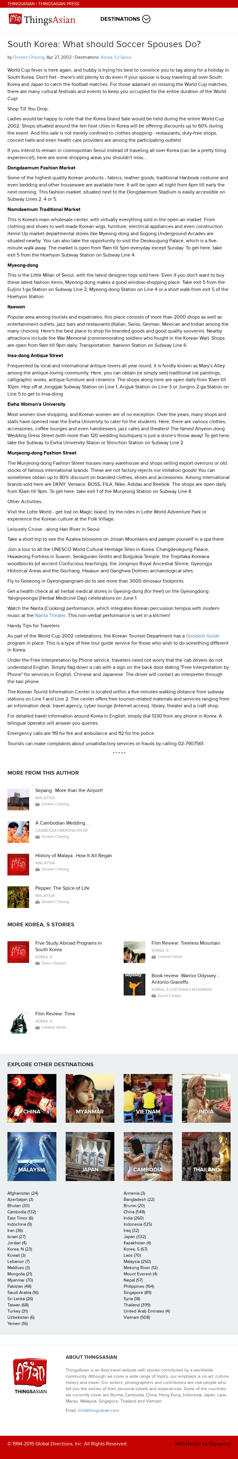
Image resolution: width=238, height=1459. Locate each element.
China (31, 1111)
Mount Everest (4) (140, 1274)
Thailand (206, 1169)
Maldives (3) (18, 1267)
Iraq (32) (131, 1230)
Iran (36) (15, 1230)
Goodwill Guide (202, 636)
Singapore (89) (137, 1292)
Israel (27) (16, 1236)
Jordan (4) (16, 1243)
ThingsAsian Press (58, 4)
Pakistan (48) (19, 1286)
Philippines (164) (139, 1286)
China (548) (134, 1212)
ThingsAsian (21, 4)
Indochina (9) (19, 1224)
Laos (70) (132, 1255)
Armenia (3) (134, 1193)
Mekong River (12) (140, 1267)
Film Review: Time (55, 1014)
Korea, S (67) (135, 1249)
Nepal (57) (133, 1280)
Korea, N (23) (19, 1249)
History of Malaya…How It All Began (73, 856)
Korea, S (109, 57)
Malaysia (45, 797)
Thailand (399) (137, 1305)
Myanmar (202, 989)
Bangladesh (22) (139, 1199)
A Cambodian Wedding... (62, 823)
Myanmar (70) (20, 1280)
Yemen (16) (17, 1323)
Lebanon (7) (18, 1261)
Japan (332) (135, 1236)
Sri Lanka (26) (20, 1298)
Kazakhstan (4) (137, 1243)
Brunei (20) (134, 1205)
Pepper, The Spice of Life (62, 888)
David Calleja (169, 995)
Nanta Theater (50, 615)
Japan (90, 1169)
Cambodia (45, 830)
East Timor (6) (20, 1218)
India (206, 1111)
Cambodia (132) (21, 1212)
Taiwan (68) (18, 1305)
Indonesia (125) (138, 1224)
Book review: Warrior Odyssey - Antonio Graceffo (185, 979)
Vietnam (180, 989)
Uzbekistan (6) (20, 1317)
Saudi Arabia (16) (22, 1292)
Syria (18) (132, 1298)
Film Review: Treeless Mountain (186, 943)
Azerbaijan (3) (20, 1199)
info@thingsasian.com (98, 1410)
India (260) (133, 1218)
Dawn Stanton (54, 963)
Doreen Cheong (28, 57)
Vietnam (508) (137, 1317)
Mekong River (74, 830)
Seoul (126, 57)
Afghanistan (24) (22, 1193)
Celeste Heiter (170, 956)
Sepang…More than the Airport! (69, 790)
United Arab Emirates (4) (147, 1311)
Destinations (120, 19)
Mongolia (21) (19, 1274)
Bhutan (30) (18, 1205)
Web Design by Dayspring (203, 1444)
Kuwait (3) (16, 1255)
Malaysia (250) (137, 1261)
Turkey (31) (17, 1311)
